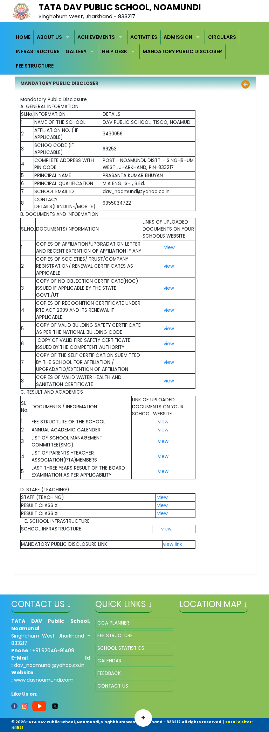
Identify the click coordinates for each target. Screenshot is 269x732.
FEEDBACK (109, 673)
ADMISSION (178, 37)
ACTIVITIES (143, 37)
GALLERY (76, 51)
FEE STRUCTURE (35, 65)
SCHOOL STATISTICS (120, 648)
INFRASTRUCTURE (37, 51)
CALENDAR (109, 660)
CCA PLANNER (113, 623)
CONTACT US (112, 686)
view (169, 247)
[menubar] (134, 51)
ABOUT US (49, 37)
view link (172, 544)
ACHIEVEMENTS (96, 37)
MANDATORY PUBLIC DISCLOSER (182, 51)
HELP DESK (114, 51)
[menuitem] (23, 37)
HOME (23, 37)
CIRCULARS (222, 37)
